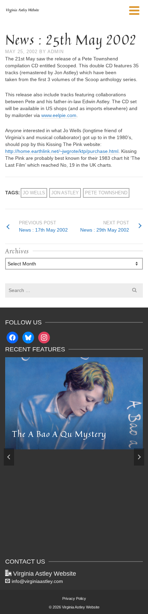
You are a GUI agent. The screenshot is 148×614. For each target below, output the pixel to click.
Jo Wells (34, 192)
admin (55, 51)
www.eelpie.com (58, 115)
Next (139, 457)
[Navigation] (134, 10)
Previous (9, 457)
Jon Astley (65, 192)
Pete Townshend (106, 192)
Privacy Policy (74, 598)
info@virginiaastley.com (37, 581)
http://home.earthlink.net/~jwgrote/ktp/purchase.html (61, 151)
